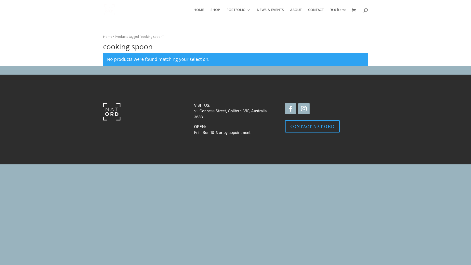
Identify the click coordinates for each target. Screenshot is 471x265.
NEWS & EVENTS (270, 10)
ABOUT (296, 10)
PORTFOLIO (236, 10)
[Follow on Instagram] (304, 108)
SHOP (215, 10)
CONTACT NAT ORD (312, 126)
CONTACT (316, 10)
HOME (199, 10)
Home (107, 36)
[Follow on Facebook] (290, 108)
